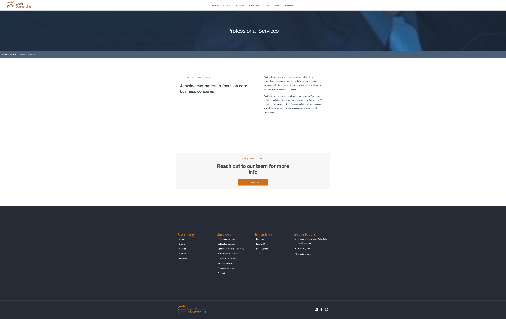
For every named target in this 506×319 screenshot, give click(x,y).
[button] (253, 182)
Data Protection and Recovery (231, 249)
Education (260, 239)
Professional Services (227, 258)
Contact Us (290, 5)
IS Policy (183, 258)
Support (221, 273)
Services (215, 5)
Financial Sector (263, 244)
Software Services (226, 268)
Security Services (225, 263)
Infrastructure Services (228, 254)
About (182, 239)
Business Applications (227, 239)
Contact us (184, 254)
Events (266, 5)
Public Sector (262, 249)
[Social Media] (316, 309)
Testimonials (253, 5)
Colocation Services (226, 244)
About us (240, 5)
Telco (258, 254)
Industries (227, 5)
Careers (277, 5)
